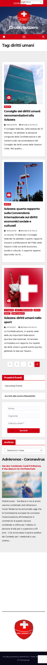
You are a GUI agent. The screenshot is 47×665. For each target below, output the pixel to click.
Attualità (9, 310)
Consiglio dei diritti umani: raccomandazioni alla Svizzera (22, 115)
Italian (28, 2)
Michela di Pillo (29, 125)
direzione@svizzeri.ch (16, 578)
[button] (43, 36)
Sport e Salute (18, 313)
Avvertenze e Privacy (12, 592)
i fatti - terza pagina (24, 310)
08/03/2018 (12, 125)
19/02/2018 (12, 231)
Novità (7, 107)
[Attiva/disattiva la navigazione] (24, 37)
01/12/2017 (12, 327)
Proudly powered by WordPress (16, 657)
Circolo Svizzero (23, 27)
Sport (7, 313)
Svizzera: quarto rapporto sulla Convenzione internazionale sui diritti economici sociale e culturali (22, 217)
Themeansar (24, 660)
